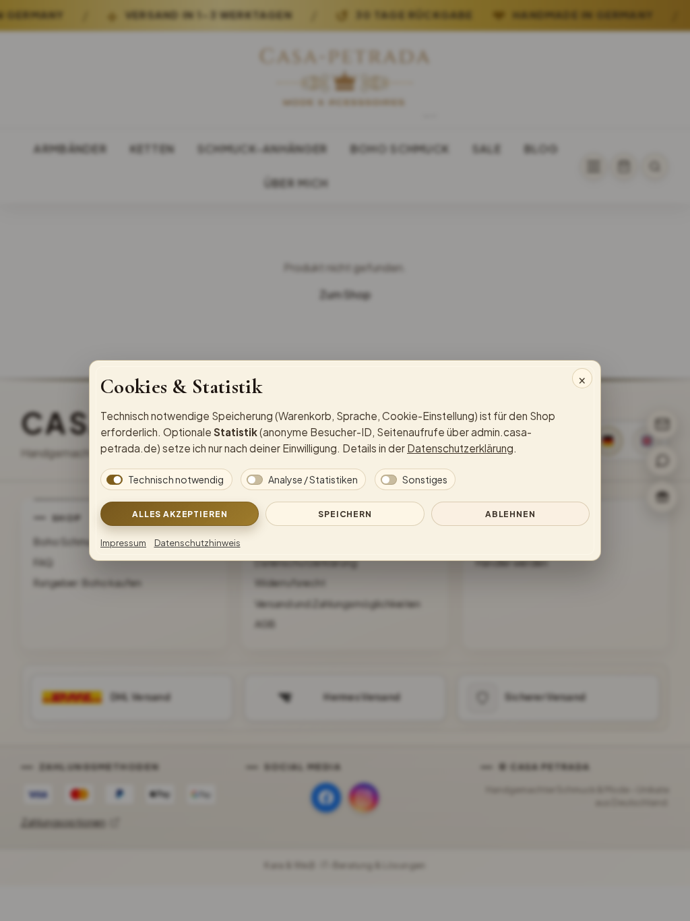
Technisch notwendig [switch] (176, 479)
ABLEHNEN (510, 513)
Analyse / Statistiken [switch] (313, 479)
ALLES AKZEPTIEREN (179, 513)
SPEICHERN (345, 513)
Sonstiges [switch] (424, 479)
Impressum (123, 542)
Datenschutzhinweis (197, 542)
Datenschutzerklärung (460, 448)
